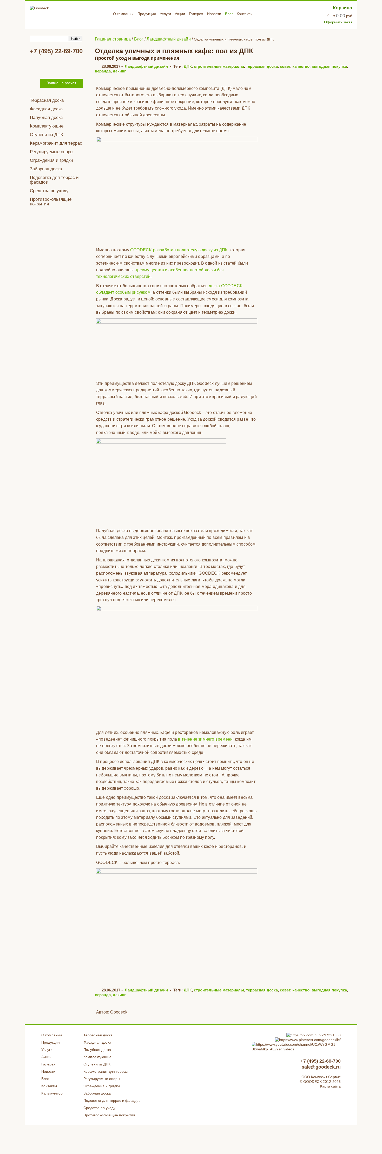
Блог (229, 14)
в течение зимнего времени (205, 739)
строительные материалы (219, 66)
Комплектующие (46, 126)
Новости (214, 14)
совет (285, 66)
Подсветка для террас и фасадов (54, 180)
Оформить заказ (338, 22)
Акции (180, 14)
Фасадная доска (46, 108)
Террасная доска (47, 100)
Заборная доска (46, 168)
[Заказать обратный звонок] (34, 83)
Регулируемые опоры (51, 151)
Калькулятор (52, 1093)
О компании (123, 14)
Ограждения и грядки (51, 160)
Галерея (196, 14)
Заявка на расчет (61, 83)
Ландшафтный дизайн (146, 66)
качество (300, 66)
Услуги (165, 14)
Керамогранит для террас (56, 143)
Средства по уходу (49, 190)
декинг (119, 71)
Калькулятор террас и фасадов (57, 66)
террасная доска (262, 66)
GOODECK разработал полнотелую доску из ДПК (178, 250)
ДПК (188, 66)
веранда (103, 71)
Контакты (244, 14)
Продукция (146, 14)
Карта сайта (330, 1086)
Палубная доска (46, 117)
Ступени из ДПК (46, 134)
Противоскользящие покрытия (50, 201)
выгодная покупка (329, 66)
